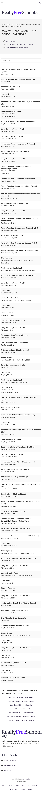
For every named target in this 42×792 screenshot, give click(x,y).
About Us (9, 785)
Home (3, 24)
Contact (17, 785)
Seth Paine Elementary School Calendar (21, 698)
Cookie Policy (25, 785)
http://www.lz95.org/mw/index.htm (17, 48)
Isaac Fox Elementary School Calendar (21, 709)
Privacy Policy (13, 789)
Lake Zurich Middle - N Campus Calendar (21, 720)
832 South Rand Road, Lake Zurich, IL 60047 (19, 44)
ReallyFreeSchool (26, 779)
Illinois (8, 24)
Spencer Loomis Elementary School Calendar (21, 717)
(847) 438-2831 (10, 41)
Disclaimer (35, 785)
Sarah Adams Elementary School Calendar (21, 701)
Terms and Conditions (26, 789)
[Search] (40, 3)
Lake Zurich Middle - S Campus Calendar (21, 713)
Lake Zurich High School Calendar (21, 705)
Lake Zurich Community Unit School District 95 (25, 24)
